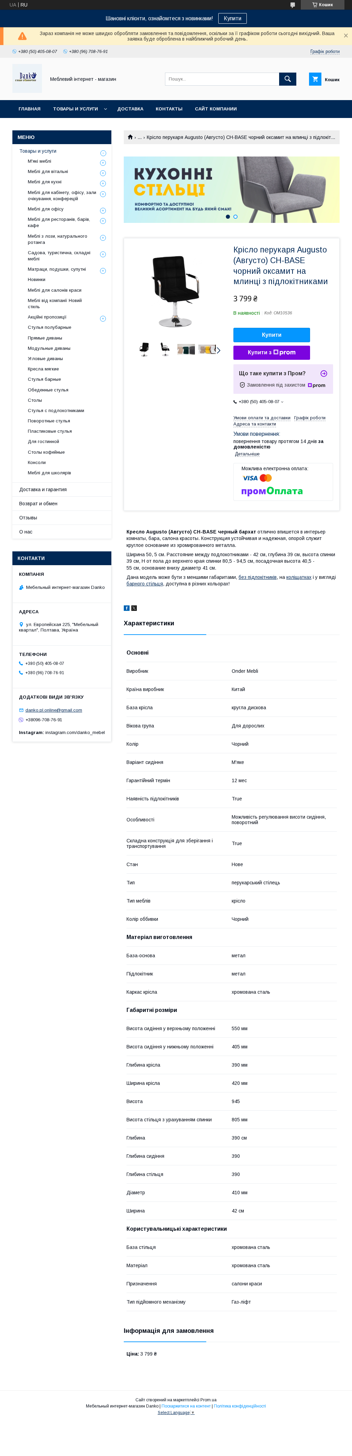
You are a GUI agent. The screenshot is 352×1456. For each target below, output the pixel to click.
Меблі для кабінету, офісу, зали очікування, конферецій (62, 195)
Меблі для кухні (45, 181)
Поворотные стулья (49, 420)
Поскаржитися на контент (186, 1406)
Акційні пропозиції (47, 317)
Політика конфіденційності (240, 1406)
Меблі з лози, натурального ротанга (57, 239)
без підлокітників (258, 577)
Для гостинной (43, 441)
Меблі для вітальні (48, 171)
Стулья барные (44, 379)
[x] (134, 609)
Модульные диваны (49, 348)
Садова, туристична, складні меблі (59, 255)
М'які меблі (39, 161)
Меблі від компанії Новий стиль (55, 303)
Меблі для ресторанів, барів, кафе (59, 222)
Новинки (36, 279)
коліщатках (298, 577)
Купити (232, 18)
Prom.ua (208, 1400)
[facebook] (127, 609)
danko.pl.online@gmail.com (53, 710)
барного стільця (144, 583)
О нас (25, 532)
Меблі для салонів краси (54, 290)
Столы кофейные (46, 452)
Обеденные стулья (48, 389)
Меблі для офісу (46, 209)
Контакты (169, 108)
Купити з (260, 352)
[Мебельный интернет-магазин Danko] (27, 91)
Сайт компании (216, 108)
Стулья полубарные (49, 327)
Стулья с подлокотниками (56, 410)
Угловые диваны (45, 358)
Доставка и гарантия (43, 489)
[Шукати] (287, 79)
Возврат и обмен (38, 503)
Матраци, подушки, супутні (57, 269)
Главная (30, 108)
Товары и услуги (75, 108)
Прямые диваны (45, 338)
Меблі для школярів (49, 472)
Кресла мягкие (43, 368)
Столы (35, 400)
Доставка (130, 108)
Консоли (37, 462)
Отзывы (28, 517)
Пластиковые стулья (50, 431)
